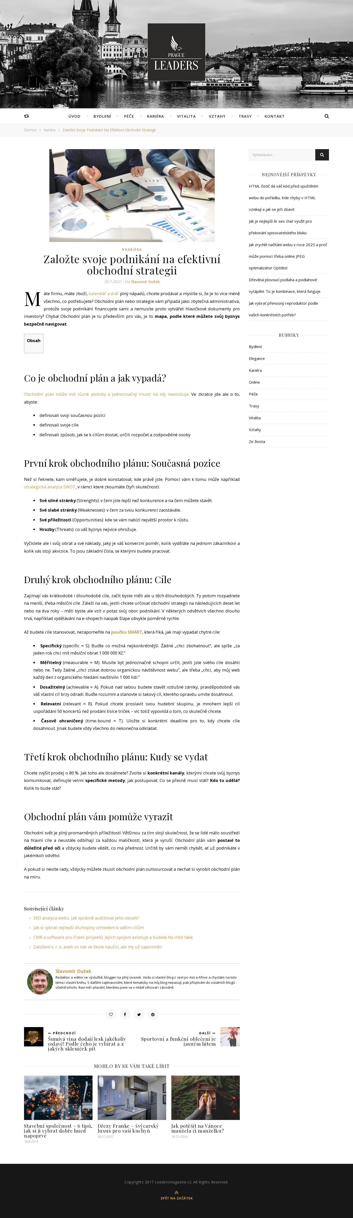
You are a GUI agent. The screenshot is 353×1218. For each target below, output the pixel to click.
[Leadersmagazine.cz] (176, 52)
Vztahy (217, 116)
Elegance (257, 358)
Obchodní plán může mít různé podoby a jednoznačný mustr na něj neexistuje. (106, 394)
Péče (129, 116)
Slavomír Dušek (145, 281)
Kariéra (155, 116)
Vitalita (186, 116)
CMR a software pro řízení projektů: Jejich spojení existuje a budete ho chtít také (113, 937)
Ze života (257, 441)
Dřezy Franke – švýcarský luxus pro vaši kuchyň (128, 1128)
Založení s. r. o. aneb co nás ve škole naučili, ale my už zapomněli (97, 947)
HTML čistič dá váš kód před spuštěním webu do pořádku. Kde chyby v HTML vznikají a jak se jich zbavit (283, 197)
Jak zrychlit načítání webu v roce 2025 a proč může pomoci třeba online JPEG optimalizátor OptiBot (288, 256)
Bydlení (102, 116)
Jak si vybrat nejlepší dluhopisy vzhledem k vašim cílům (88, 927)
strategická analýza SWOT (49, 487)
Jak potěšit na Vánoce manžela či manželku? (197, 1128)
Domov (30, 129)
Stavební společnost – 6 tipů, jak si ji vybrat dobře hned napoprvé (58, 1130)
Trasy (245, 116)
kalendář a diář (104, 293)
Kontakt (275, 116)
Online (254, 382)
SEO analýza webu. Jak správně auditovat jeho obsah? (86, 918)
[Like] (111, 1014)
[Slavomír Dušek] (38, 982)
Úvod (74, 116)
